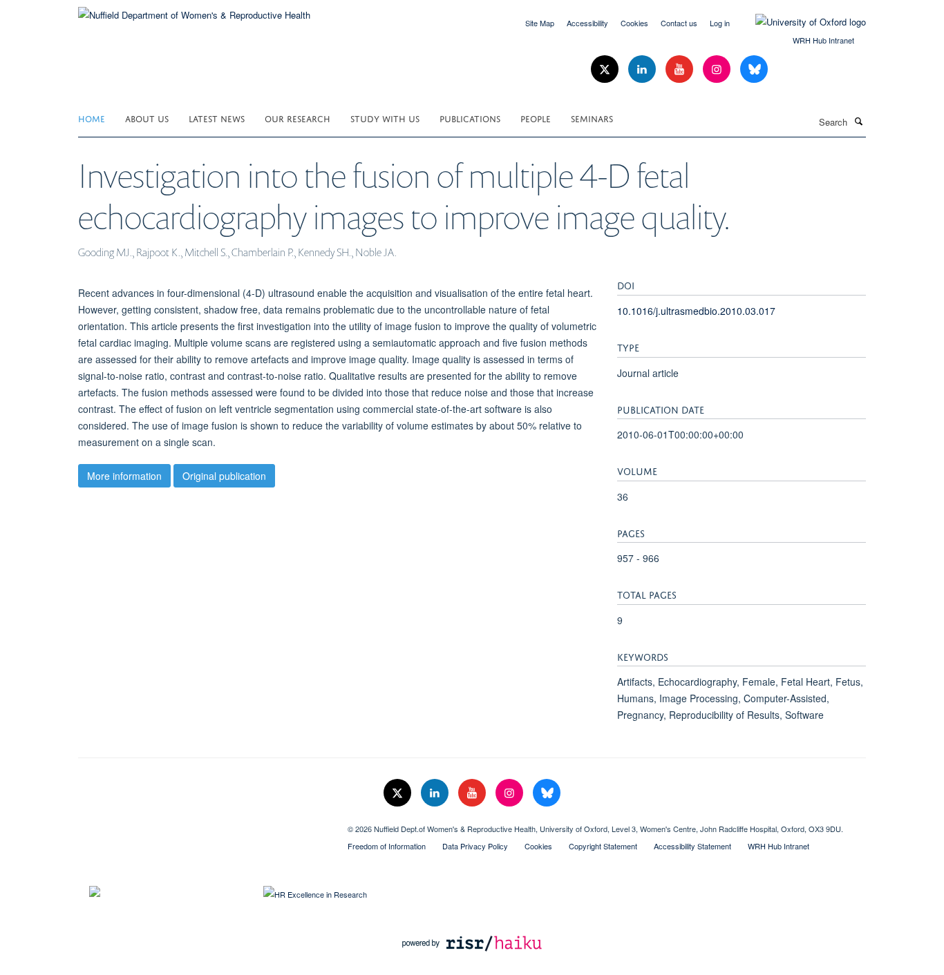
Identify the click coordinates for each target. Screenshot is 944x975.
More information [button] (124, 476)
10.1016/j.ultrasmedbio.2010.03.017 (696, 311)
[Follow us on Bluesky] (754, 69)
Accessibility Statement (692, 845)
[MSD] (202, 823)
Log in (720, 22)
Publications (470, 117)
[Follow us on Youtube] (680, 69)
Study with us (384, 117)
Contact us (679, 22)
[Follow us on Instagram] (718, 69)
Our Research (297, 117)
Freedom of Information (387, 845)
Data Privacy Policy (475, 845)
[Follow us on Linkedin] (643, 69)
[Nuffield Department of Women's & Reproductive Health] (194, 10)
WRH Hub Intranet (823, 40)
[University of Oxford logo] (800, 22)
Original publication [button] (224, 476)
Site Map (539, 22)
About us (147, 117)
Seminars (592, 117)
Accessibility (587, 22)
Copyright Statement (603, 845)
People (535, 117)
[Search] (858, 120)
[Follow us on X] (606, 69)
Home (91, 117)
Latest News (217, 117)
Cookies (634, 22)
